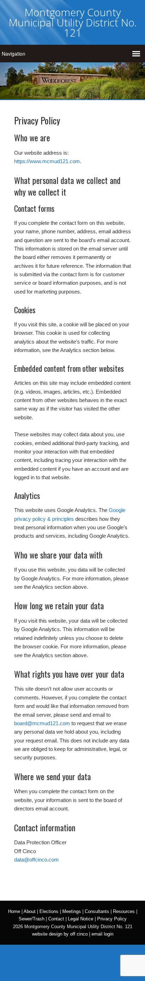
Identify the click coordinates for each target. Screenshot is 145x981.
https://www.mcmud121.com (47, 161)
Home (14, 911)
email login (102, 934)
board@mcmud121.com (42, 723)
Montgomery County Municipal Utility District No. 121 (73, 22)
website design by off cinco (60, 934)
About (30, 911)
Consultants (97, 911)
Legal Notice (80, 918)
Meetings (71, 911)
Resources (124, 911)
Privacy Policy (112, 918)
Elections (48, 911)
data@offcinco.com (36, 860)
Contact (56, 918)
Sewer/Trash (31, 918)
